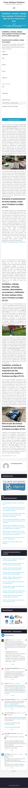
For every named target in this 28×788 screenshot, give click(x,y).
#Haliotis (10, 647)
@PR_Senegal (22, 706)
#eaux (19, 760)
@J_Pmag (18, 699)
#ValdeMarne (17, 765)
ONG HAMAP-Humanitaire (11, 733)
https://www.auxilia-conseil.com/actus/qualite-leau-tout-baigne (14, 692)
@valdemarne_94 (14, 754)
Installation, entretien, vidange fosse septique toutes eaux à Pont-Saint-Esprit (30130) (13, 559)
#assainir (17, 686)
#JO (7, 688)
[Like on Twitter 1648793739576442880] (9, 709)
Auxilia (6, 683)
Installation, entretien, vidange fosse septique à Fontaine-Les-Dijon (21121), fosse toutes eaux (14, 26)
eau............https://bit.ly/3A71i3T (11, 704)
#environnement (15, 647)
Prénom (4, 64)
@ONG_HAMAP (20, 733)
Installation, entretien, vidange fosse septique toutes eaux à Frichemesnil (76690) (13, 587)
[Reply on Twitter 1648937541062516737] (5, 695)
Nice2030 (7, 640)
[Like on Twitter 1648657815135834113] (9, 768)
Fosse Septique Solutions (14, 2)
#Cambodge (21, 736)
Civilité (3, 51)
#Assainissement (9, 756)
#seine (19, 685)
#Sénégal (8, 701)
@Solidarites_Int (23, 668)
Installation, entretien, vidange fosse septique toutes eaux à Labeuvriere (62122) (13, 600)
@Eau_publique (17, 712)
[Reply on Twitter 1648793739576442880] (5, 709)
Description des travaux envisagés (10, 106)
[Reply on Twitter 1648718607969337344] (5, 750)
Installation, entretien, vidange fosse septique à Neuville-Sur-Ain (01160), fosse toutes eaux (12, 568)
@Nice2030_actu (12, 639)
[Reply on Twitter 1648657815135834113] (5, 768)
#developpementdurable (19, 705)
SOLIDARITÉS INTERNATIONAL (12, 668)
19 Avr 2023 (23, 699)
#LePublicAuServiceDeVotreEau (11, 727)
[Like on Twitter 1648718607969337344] (9, 750)
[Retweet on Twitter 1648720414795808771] (7, 729)
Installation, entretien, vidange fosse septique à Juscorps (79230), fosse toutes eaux (12, 596)
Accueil (14, 24)
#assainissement (22, 647)
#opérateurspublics (17, 718)
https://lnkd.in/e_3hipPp (9, 724)
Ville (3, 86)
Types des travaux (6, 99)
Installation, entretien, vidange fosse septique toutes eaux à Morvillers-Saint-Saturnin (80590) (13, 573)
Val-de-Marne (8, 754)
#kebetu (12, 706)
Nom (3, 58)
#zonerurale (16, 706)
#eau (5, 705)
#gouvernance (7, 706)
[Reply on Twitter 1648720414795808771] (5, 729)
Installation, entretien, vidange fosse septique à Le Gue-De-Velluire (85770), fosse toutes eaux (13, 564)
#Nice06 (6, 647)
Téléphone (4, 77)
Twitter (13, 664)
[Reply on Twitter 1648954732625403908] (5, 679)
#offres (20, 717)
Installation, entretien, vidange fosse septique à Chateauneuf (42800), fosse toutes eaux (12, 577)
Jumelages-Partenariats (10, 699)
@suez (22, 643)
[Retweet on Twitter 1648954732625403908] (7, 679)
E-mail (4, 71)
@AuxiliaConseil (11, 683)
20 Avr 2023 (18, 639)
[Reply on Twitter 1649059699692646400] (5, 664)
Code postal (5, 93)
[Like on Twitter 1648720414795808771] (9, 729)
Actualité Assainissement (10, 498)
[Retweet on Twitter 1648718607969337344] (7, 750)
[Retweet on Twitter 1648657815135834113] (7, 768)
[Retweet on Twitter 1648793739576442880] (7, 709)
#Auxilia (24, 688)
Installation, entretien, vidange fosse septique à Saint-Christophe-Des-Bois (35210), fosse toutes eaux (14, 591)
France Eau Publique (9, 713)
